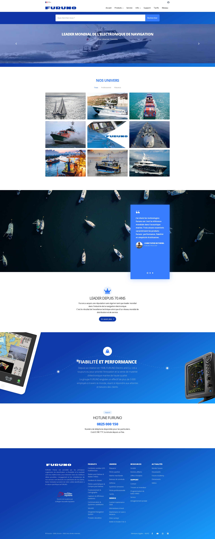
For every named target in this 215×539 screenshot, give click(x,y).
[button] (48, 2)
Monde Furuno (157, 468)
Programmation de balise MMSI (137, 492)
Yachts (111, 494)
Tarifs (156, 8)
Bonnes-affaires (136, 472)
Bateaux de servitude (117, 479)
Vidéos (154, 483)
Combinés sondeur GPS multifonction (96, 469)
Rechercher (152, 18)
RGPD (147, 533)
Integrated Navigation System (96, 513)
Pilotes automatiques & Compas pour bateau (96, 485)
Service (129, 8)
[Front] (60, 7)
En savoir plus (106, 319)
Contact (133, 484)
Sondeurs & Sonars (95, 480)
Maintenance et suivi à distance (117, 513)
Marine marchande (116, 476)
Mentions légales (137, 533)
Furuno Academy (158, 476)
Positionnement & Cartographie (94, 491)
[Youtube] (157, 533)
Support (147, 8)
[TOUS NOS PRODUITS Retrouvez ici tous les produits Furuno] (107, 134)
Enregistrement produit (138, 501)
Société (133, 468)
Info (137, 8)
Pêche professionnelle (117, 490)
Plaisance (112, 468)
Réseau (165, 8)
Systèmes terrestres (116, 487)
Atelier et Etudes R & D (117, 522)
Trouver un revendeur (138, 487)
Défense (112, 483)
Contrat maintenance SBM (117, 503)
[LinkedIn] (168, 533)
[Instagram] (162, 533)
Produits (118, 8)
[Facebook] (152, 533)
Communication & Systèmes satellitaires (96, 503)
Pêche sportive (114, 472)
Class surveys (114, 518)
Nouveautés (156, 472)
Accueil (108, 8)
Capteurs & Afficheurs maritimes (96, 497)
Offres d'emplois (136, 476)
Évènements (156, 479)
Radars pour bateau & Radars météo (96, 475)
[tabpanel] (150, 229)
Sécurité (91, 508)
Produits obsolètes (95, 518)
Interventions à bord (116, 508)
